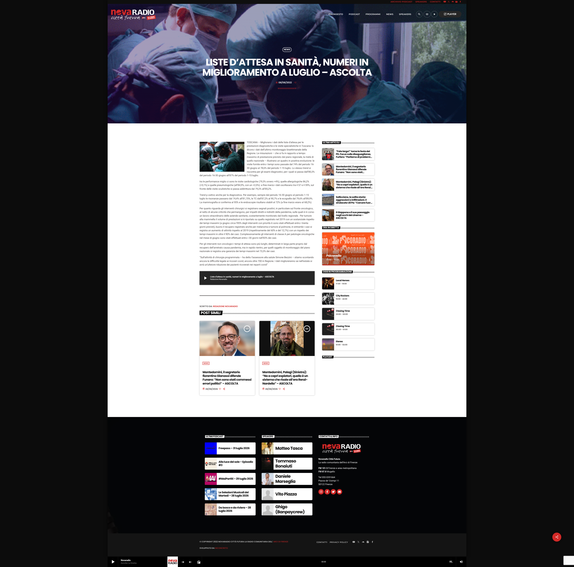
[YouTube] (445, 2)
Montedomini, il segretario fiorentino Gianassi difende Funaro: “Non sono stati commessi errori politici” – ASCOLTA (227, 378)
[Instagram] (456, 2)
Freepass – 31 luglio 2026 (234, 448)
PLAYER (450, 14)
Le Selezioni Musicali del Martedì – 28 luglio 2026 (234, 494)
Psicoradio (333, 256)
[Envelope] (339, 491)
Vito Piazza (286, 494)
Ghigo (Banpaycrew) (290, 509)
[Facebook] (460, 2)
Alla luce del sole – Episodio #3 (236, 463)
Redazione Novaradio (225, 306)
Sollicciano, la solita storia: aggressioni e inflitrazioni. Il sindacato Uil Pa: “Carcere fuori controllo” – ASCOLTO (353, 201)
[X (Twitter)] (449, 2)
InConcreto (221, 548)
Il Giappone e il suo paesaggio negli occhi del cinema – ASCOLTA (353, 215)
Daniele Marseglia (285, 478)
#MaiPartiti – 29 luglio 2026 (236, 479)
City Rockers (342, 295)
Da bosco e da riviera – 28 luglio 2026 (235, 509)
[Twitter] (333, 491)
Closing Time (343, 311)
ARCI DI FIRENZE (280, 541)
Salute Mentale (334, 247)
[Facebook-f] (327, 491)
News (287, 49)
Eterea (339, 341)
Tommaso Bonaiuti (285, 463)
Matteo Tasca (289, 448)
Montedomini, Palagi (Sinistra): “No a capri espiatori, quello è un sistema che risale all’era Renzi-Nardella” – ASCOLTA (285, 378)
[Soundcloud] (452, 2)
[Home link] (127, 14)
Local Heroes (342, 280)
